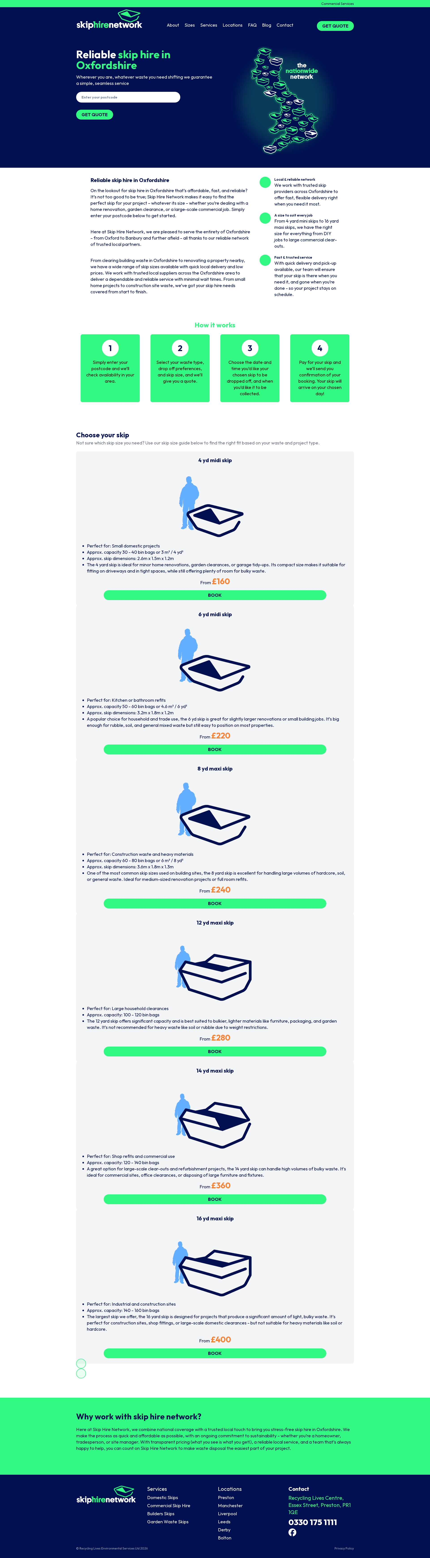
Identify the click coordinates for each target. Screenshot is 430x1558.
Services (208, 25)
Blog (266, 25)
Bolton (224, 1538)
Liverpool (227, 1513)
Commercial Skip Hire (168, 1505)
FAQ (252, 25)
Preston (226, 1497)
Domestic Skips (162, 1497)
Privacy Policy (344, 1548)
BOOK (215, 595)
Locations (233, 25)
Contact (285, 25)
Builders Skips (160, 1513)
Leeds (224, 1521)
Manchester (230, 1505)
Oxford (112, 238)
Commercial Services (337, 3)
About (173, 25)
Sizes (190, 25)
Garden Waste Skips (168, 1521)
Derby (224, 1529)
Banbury (133, 238)
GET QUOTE (335, 26)
